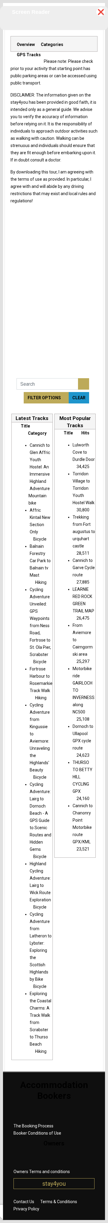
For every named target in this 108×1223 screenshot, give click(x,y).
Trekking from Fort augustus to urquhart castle (84, 531)
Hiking (40, 582)
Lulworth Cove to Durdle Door (84, 452)
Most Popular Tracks (75, 421)
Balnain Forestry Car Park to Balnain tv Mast (40, 561)
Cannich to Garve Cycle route (84, 567)
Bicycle (39, 539)
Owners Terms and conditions (42, 1171)
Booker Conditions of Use (37, 1133)
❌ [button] (101, 12)
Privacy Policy (26, 1208)
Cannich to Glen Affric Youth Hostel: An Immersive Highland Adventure (40, 467)
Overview (26, 44)
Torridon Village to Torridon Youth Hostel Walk (83, 488)
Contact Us (24, 1201)
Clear (79, 397)
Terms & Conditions (58, 1201)
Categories (52, 44)
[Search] (83, 384)
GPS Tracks (29, 54)
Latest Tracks (32, 418)
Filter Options (45, 397)
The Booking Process (33, 1125)
